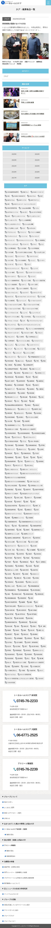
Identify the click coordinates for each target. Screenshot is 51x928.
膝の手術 (9, 618)
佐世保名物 (10, 377)
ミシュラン (10, 345)
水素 (15, 525)
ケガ (42, 244)
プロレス (40, 332)
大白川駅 (9, 421)
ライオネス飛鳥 (31, 349)
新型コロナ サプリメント (30, 469)
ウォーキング (35, 236)
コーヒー (20, 264)
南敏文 (29, 405)
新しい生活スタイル (12, 469)
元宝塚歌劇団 (20, 385)
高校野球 (16, 666)
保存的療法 (21, 377)
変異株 (30, 413)
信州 (29, 377)
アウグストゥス (11, 232)
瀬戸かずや (28, 537)
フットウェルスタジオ (11, 894)
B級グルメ (26, 192)
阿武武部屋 (10, 658)
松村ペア (29, 497)
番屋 (16, 562)
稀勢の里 (19, 578)
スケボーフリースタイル (34, 272)
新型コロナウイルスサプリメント (31, 473)
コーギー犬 (10, 264)
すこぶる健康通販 (26, 220)
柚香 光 (37, 505)
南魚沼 (37, 405)
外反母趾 (38, 413)
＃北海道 (25, 666)
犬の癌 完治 (10, 550)
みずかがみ (32, 228)
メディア (9, 349)
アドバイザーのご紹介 (11, 910)
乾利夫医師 (10, 361)
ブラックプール (11, 324)
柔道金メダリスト (26, 505)
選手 (26, 646)
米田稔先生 (10, 582)
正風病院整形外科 (12, 521)
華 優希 (43, 626)
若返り (34, 626)
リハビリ (42, 349)
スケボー (21, 272)
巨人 (18, 453)
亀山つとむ (21, 361)
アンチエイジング (12, 236)
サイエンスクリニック (13, 268)
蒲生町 (17, 630)
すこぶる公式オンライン (13, 224)
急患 (27, 457)
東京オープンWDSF (12, 493)
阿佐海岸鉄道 (10, 654)
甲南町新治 (37, 558)
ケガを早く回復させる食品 (25, 252)
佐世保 (18, 373)
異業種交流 (25, 562)
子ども (24, 441)
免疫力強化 (22, 389)
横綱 (8, 517)
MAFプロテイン (35, 200)
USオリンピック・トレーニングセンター (25, 204)
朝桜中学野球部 (39, 489)
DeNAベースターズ (38, 192)
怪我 (34, 457)
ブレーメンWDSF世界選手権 (36, 328)
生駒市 (30, 554)
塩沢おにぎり (20, 413)
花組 (18, 626)
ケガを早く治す (41, 252)
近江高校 (17, 646)
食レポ (9, 662)
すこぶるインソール (19, 216)
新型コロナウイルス (12, 473)
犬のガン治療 (34, 542)
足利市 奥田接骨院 (32, 642)
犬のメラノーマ (24, 546)
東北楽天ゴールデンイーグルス (30, 493)
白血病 (30, 566)
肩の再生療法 (36, 590)
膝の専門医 (10, 614)
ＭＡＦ (41, 670)
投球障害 (41, 461)
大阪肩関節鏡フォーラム (13, 425)
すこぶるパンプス (12, 220)
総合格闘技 (21, 582)
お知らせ (7, 818)
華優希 (9, 630)
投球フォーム (30, 461)
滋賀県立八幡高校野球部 (13, 537)
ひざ (24, 228)
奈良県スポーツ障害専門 (29, 429)
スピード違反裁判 (12, 284)
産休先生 (38, 554)
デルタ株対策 (10, 300)
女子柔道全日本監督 (12, 441)
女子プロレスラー (30, 437)
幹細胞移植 (10, 457)
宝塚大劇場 (10, 445)
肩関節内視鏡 (29, 594)
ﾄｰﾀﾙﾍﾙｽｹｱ (40, 678)
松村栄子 (19, 501)
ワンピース (23, 357)
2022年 (37, 160)
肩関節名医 (40, 594)
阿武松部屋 (39, 654)
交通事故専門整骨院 (12, 369)
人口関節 (9, 373)
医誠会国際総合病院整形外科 (15, 405)
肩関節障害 (23, 598)
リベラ (9, 353)
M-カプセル (33, 196)
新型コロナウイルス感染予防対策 (16, 477)
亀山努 (30, 361)
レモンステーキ (11, 357)
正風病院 (30, 517)
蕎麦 (24, 630)
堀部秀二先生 (37, 409)
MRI (8, 204)
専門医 (43, 445)
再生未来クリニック (12, 397)
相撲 (37, 566)
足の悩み (9, 642)
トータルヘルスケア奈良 (13, 308)
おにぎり (25, 212)
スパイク (33, 276)
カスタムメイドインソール (26, 240)
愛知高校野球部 (11, 461)
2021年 (14, 166)
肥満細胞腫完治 (11, 590)
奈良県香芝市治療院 (39, 433)
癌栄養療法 (21, 566)
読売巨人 (9, 638)
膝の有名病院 (20, 618)
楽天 (37, 509)
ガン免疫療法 (41, 240)
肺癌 (32, 598)
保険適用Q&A (11, 856)
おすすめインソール (12, 212)
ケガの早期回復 (35, 248)
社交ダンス (36, 574)
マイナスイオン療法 (24, 340)
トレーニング (22, 300)
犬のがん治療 (10, 542)
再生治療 (25, 397)
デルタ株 (42, 296)
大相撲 (18, 421)
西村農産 (35, 634)
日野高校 (23, 485)
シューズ (35, 268)
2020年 (37, 166)
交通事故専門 (29, 365)
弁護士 (19, 457)
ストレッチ (23, 276)
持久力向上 (30, 465)
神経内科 (9, 578)
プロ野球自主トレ (33, 336)
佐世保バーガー (29, 373)
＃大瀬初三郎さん (12, 670)
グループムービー (10, 921)
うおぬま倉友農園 (26, 208)
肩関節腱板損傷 (11, 598)
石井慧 (9, 574)
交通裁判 (25, 369)
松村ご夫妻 (20, 497)
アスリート (23, 232)
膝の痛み (30, 618)
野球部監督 (18, 650)
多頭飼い (21, 417)
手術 (21, 461)
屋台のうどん (22, 449)
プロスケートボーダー (13, 332)
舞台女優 (9, 626)
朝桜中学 (28, 489)
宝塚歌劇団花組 (32, 445)
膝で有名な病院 (11, 606)
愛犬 (41, 457)
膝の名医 (40, 606)
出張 (42, 397)
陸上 (28, 658)
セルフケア (25, 292)
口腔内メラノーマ (25, 409)
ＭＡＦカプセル (11, 674)
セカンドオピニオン (12, 292)
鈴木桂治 (28, 650)
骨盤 (8, 666)
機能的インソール (19, 517)
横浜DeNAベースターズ (32, 513)
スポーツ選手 (34, 284)
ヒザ (24, 320)
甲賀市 (9, 562)
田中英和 (9, 558)
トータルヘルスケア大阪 (32, 304)
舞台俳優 (34, 622)
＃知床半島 (32, 670)
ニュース (25, 312)
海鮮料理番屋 (10, 529)
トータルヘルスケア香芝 (31, 308)
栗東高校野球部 (11, 509)
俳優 (36, 377)
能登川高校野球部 (12, 602)
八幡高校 (41, 389)
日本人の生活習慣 (12, 485)
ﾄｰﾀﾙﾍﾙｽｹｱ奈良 (11, 682)
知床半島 (35, 570)
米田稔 (37, 578)
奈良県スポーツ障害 (12, 429)
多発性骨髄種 (10, 417)
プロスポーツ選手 (28, 332)
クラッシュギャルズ (12, 244)
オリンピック (10, 240)
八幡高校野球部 (11, 393)
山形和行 (33, 449)
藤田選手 (9, 634)
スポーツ (23, 284)
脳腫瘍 (23, 602)
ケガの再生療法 (11, 248)
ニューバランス (36, 312)
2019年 (14, 172)
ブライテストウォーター (35, 320)
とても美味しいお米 (12, 228)
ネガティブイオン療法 (13, 316)
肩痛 (8, 594)
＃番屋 (23, 670)
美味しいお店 (10, 586)
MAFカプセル (11, 200)
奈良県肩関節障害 (25, 433)
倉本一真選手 (10, 381)
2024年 (37, 154)
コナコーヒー (21, 256)
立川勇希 (28, 578)
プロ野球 (21, 336)
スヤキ (35, 288)
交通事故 (19, 365)
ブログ (6, 76)
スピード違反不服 (40, 280)
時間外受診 (10, 489)
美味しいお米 (22, 586)
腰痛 (30, 602)
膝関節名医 (24, 622)
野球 (44, 646)
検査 (21, 509)
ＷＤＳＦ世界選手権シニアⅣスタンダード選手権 (20, 678)
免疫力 (37, 385)
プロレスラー (10, 336)
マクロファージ (38, 340)
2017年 (14, 178)
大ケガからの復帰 (33, 417)
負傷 (37, 638)
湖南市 (27, 529)
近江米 (9, 646)
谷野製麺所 (20, 638)
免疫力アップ (10, 389)
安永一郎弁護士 (35, 441)
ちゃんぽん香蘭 (29, 224)
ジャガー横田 (10, 272)
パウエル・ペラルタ (12, 320)
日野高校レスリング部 (36, 485)
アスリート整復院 (35, 232)
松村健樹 (38, 497)
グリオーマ (25, 244)
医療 (33, 401)
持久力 (9, 465)
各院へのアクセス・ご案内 (12, 813)
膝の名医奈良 (22, 610)
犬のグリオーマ (11, 546)
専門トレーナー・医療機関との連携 (15, 872)
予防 (37, 361)
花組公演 (25, 626)
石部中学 (17, 574)
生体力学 (42, 550)
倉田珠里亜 (22, 381)
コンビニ (33, 260)
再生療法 (34, 397)
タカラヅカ (10, 296)
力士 (18, 401)
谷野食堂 (29, 638)
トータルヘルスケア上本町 (14, 304)
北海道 (25, 401)
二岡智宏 (9, 365)
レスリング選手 (30, 353)
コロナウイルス (33, 256)
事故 (44, 361)
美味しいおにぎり (33, 582)
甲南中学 (19, 558)
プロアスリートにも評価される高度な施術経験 (19, 878)
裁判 (18, 634)
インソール (24, 236)
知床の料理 (25, 570)
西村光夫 (25, 634)
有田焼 (19, 489)
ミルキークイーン (34, 345)
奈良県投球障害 (11, 433)
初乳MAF (9, 401)
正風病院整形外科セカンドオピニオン (31, 521)
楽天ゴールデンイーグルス (14, 513)
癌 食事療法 (42, 562)
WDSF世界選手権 (12, 208)
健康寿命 (41, 381)
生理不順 (21, 554)
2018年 (37, 172)
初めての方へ (8, 802)
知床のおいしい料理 (12, 570)
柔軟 (27, 501)
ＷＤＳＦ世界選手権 (25, 674)
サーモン (26, 268)
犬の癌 (35, 546)
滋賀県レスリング (28, 533)
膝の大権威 (34, 610)
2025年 (14, 154)
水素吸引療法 (24, 525)
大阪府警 (27, 421)
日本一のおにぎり (34, 481)
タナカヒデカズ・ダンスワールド (27, 296)
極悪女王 (29, 509)
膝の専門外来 (21, 614)
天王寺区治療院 (29, 425)
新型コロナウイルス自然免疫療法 (16, 481)
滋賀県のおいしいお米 (13, 533)
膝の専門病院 (33, 614)
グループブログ (9, 916)
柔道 (34, 501)
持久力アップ (19, 465)
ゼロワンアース (37, 292)
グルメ (35, 244)
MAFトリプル (22, 200)
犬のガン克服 (22, 542)
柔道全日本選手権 (12, 505)
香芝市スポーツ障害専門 (37, 662)
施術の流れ (10, 834)
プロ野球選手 (10, 340)
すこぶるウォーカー (34, 216)
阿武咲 (21, 654)
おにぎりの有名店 (36, 212)
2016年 (37, 178)
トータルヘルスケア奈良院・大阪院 (15, 829)
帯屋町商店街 (27, 453)
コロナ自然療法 (22, 260)
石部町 (26, 574)
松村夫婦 (9, 501)
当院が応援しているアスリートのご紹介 (17, 905)
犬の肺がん (22, 550)
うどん (37, 208)
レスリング (18, 353)
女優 (8, 437)
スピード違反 (27, 280)
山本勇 (41, 449)
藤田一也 (41, 630)
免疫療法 (31, 389)
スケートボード (11, 276)
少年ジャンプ (10, 449)
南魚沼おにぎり (11, 409)
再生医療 (31, 393)
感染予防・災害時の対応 (12, 867)
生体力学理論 (10, 554)
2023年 (14, 160)
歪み (8, 525)
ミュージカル (21, 345)
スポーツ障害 (10, 288)
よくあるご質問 (9, 807)
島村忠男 (9, 453)
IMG (8, 196)
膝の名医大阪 (10, 610)
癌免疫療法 (10, 566)
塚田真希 (9, 413)
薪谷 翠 (32, 630)
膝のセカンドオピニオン (26, 606)
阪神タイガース (39, 650)
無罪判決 (37, 537)
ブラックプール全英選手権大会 (15, 328)
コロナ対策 (10, 260)
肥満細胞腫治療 (24, 590)
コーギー (42, 260)
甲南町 (27, 558)
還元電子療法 (35, 646)
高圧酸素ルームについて (12, 883)
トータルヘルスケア (36, 300)
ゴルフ (29, 264)
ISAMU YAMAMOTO (19, 196)
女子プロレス (17, 437)
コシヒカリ (10, 256)
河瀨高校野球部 (37, 525)
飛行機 (41, 658)
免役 (29, 385)
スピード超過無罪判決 (13, 280)
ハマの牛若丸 (27, 316)
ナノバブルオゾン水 (12, 312)
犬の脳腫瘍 (32, 550)
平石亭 (37, 453)
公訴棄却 (22, 393)
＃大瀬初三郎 (36, 666)
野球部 (9, 650)
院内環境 (20, 658)
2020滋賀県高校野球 (13, 192)
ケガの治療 (10, 252)
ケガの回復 (23, 248)
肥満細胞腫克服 (35, 586)
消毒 (20, 529)
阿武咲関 (29, 654)
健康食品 (9, 385)
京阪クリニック (36, 369)
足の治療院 (20, 642)
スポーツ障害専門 (23, 288)
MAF (41, 196)
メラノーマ (20, 349)
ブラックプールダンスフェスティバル (30, 324)
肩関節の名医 (17, 594)
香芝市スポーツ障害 (20, 662)
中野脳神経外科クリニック (38, 357)
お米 (8, 216)
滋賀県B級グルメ (38, 529)
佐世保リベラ (41, 373)
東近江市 (9, 497)
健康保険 (31, 381)
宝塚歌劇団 (21, 445)
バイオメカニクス (40, 316)
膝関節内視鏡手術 (12, 622)
